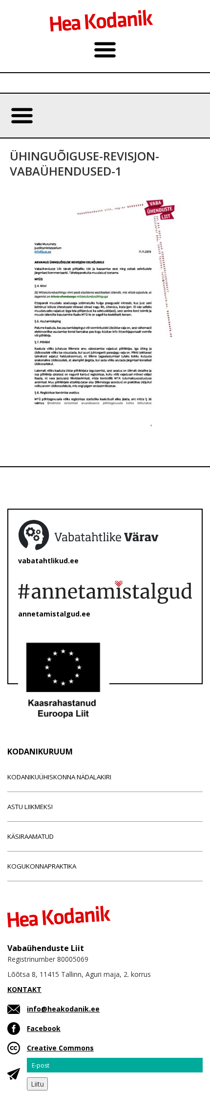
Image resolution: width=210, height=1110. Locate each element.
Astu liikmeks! (30, 806)
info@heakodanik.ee (63, 1008)
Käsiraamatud (30, 836)
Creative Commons (60, 1047)
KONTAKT (24, 989)
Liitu (37, 1084)
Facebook (44, 1028)
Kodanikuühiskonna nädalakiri (59, 777)
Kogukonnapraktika (41, 866)
